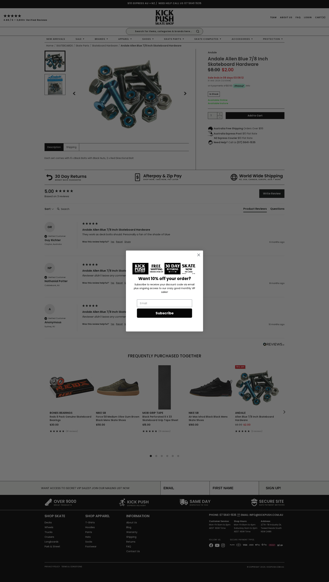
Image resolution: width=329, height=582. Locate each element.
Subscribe (165, 313)
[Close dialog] (199, 255)
